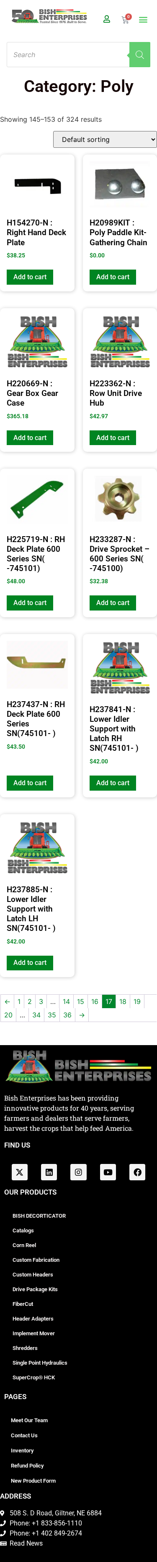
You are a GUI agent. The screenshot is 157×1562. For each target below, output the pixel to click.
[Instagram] (78, 1172)
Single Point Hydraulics (40, 1363)
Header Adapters (33, 1319)
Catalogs (23, 1230)
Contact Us (24, 1435)
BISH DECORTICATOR (39, 1216)
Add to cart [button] (29, 277)
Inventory (22, 1450)
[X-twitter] (20, 1172)
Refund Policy (27, 1465)
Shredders (25, 1348)
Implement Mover (34, 1333)
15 (80, 1001)
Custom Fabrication (36, 1260)
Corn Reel (24, 1245)
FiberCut (23, 1304)
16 (94, 1001)
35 (52, 1015)
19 (137, 1001)
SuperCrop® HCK (34, 1377)
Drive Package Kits (35, 1289)
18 (122, 1001)
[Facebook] (137, 1172)
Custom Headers (33, 1274)
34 (36, 1015)
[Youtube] (108, 1172)
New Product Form (33, 1481)
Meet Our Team (29, 1420)
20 (8, 1015)
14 (66, 1001)
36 (67, 1015)
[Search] (139, 54)
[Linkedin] (49, 1172)
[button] (143, 19)
